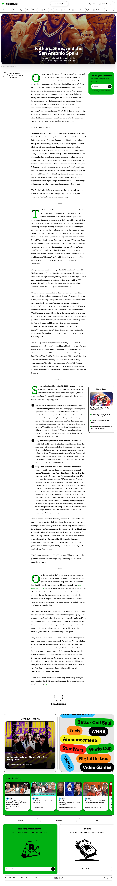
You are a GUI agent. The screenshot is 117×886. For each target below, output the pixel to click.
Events (58, 10)
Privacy (15, 878)
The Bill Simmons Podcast (66, 807)
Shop (96, 820)
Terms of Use (8, 878)
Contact (20, 820)
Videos (94, 4)
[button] (59, 3)
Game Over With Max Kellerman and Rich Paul (16, 807)
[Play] (17, 789)
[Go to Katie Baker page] (8, 764)
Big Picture (89, 10)
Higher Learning (109, 10)
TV (44, 10)
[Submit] (110, 86)
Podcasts (104, 4)
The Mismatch (36, 807)
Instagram (107, 878)
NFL (33, 10)
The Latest (6, 10)
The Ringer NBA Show (90, 807)
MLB (39, 10)
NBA (27, 10)
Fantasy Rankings (18, 10)
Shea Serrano (15, 73)
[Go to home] (10, 4)
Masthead (59, 820)
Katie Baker (15, 764)
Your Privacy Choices (24, 878)
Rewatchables (78, 10)
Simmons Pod (67, 10)
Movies (51, 10)
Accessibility (35, 878)
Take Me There (86, 869)
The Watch (99, 10)
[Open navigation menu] (112, 3)
